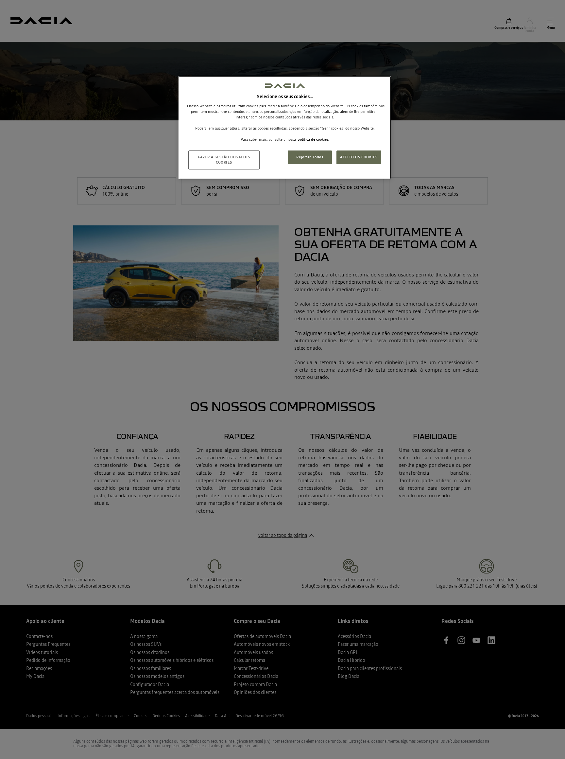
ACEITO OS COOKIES (359, 157)
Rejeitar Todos (309, 157)
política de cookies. (313, 139)
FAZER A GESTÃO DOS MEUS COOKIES (224, 159)
